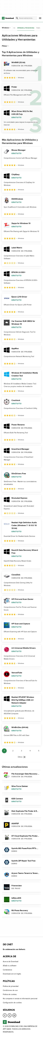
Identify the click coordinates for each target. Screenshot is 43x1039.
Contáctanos (7, 970)
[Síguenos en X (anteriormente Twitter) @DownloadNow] (9, 1015)
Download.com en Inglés (12, 974)
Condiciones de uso (10, 990)
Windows (5, 28)
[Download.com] (8, 18)
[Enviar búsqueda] (17, 18)
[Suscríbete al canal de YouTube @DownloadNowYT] (14, 1015)
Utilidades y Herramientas (25, 28)
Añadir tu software (9, 966)
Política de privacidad (10, 986)
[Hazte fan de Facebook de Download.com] (5, 1015)
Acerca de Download (10, 962)
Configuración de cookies (12, 1003)
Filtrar (4, 46)
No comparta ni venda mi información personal (20, 999)
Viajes (38, 28)
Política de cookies (10, 994)
